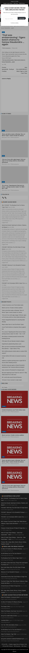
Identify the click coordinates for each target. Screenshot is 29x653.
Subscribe (21, 18)
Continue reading (14, 22)
